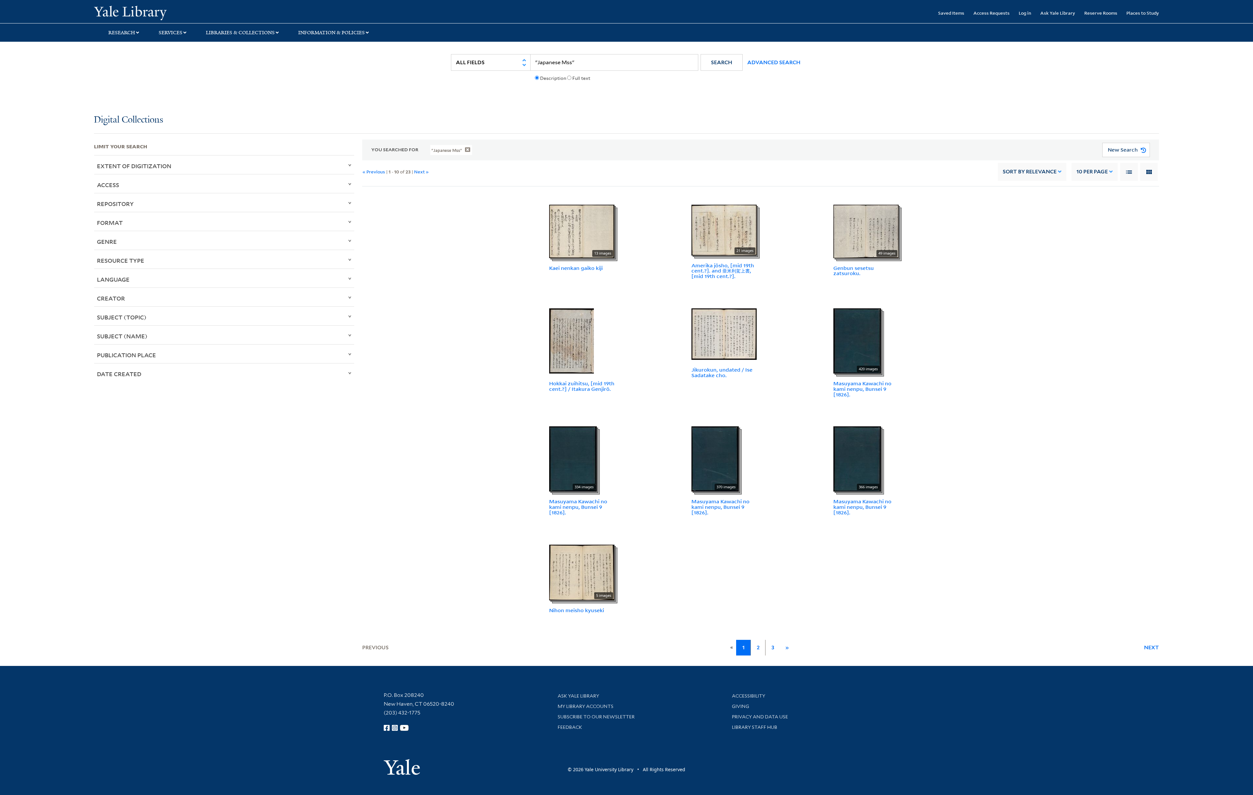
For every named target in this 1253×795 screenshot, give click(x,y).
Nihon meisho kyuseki (576, 610)
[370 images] (715, 458)
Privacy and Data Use (760, 716)
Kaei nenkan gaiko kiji (576, 268)
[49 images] (866, 230)
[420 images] (857, 340)
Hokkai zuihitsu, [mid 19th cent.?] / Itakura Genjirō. (581, 386)
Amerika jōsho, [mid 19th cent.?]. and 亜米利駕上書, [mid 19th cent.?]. (722, 271)
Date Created (119, 374)
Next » (421, 172)
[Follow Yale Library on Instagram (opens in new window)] (395, 728)
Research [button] (121, 32)
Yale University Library (174, 12)
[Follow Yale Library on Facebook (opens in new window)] (387, 728)
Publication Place (126, 355)
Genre (107, 241)
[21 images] (724, 229)
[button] (722, 62)
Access (108, 185)
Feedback (570, 727)
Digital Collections (128, 120)
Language (113, 279)
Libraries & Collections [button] (240, 32)
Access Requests (991, 13)
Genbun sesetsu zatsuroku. (853, 271)
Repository (115, 204)
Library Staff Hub (754, 727)
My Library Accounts (585, 706)
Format (110, 223)
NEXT (1151, 647)
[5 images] (581, 572)
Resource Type (120, 260)
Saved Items (951, 13)
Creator (111, 298)
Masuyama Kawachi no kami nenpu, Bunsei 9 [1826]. (862, 389)
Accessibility (748, 696)
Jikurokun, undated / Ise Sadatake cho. (721, 372)
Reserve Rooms (1100, 13)
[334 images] (573, 458)
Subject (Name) (122, 336)
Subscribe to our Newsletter (596, 716)
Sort (1030, 172)
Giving (740, 706)
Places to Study (1142, 13)
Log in (1025, 13)
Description (553, 78)
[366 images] (857, 458)
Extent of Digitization (134, 166)
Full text (581, 78)
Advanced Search (773, 62)
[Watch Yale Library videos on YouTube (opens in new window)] (404, 728)
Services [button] (170, 32)
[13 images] (581, 230)
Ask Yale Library (1057, 13)
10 (1092, 172)
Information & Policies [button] (331, 32)
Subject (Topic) (122, 317)
